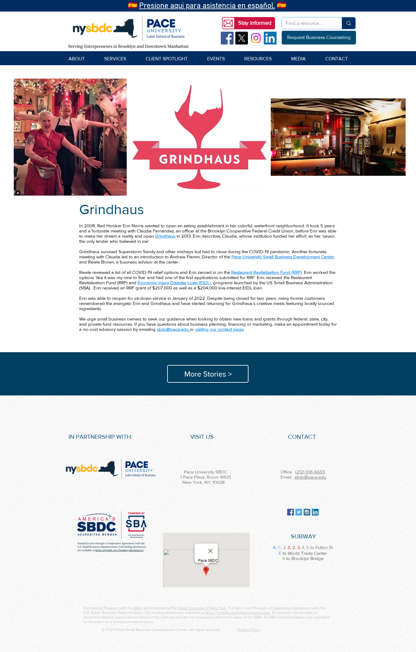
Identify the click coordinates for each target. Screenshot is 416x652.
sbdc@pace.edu (310, 477)
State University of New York (202, 608)
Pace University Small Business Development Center (282, 256)
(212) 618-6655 (310, 471)
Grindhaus (165, 236)
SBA (137, 608)
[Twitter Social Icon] (298, 512)
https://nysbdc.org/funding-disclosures (238, 612)
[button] (254, 23)
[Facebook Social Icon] (227, 38)
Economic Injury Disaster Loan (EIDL (174, 282)
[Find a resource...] (348, 23)
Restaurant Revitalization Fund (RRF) (266, 272)
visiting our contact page (219, 329)
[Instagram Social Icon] (307, 512)
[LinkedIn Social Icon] (270, 38)
